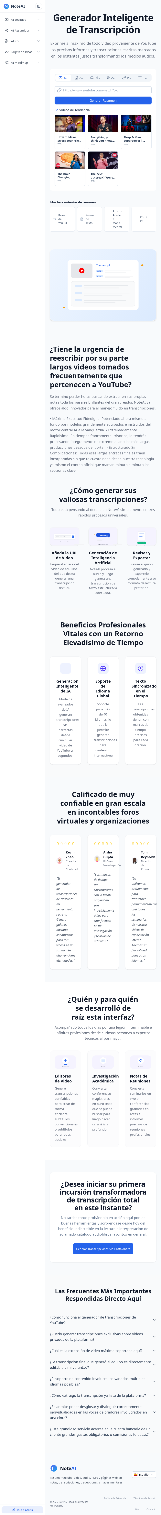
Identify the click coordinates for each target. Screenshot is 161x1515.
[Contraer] (39, 6)
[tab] (63, 77)
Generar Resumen (103, 100)
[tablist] (103, 78)
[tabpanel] (103, 134)
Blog (137, 1509)
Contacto (151, 1509)
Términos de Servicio (145, 1498)
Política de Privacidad (115, 1498)
